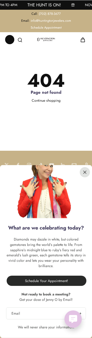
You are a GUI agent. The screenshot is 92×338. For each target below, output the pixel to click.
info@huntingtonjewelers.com (51, 20)
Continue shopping (46, 100)
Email (16, 313)
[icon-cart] (81, 39)
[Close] (85, 172)
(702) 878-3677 (50, 13)
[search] (20, 39)
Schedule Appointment (46, 27)
